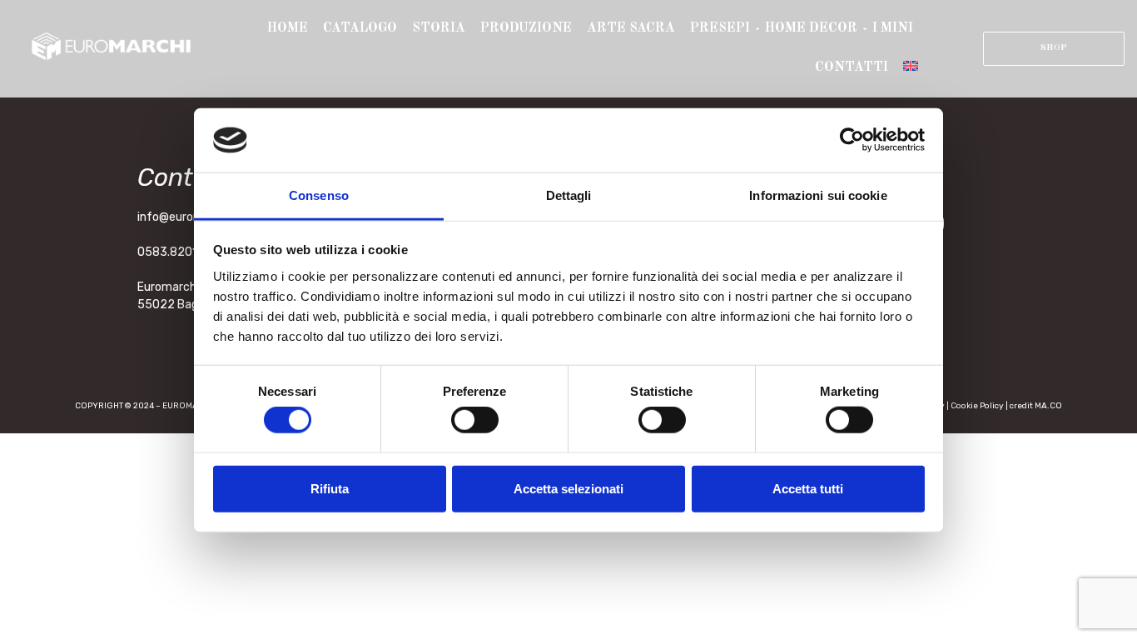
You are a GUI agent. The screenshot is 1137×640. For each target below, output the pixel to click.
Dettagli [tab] (569, 195)
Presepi (720, 28)
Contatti (851, 67)
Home (287, 28)
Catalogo (360, 28)
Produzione (526, 28)
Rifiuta (329, 488)
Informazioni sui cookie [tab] (817, 195)
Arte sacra (631, 28)
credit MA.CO (1036, 406)
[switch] (475, 420)
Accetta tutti (807, 488)
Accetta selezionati (568, 488)
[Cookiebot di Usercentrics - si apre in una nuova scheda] (852, 140)
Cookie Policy (977, 406)
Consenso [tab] (319, 195)
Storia (438, 28)
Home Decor (811, 28)
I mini (892, 28)
